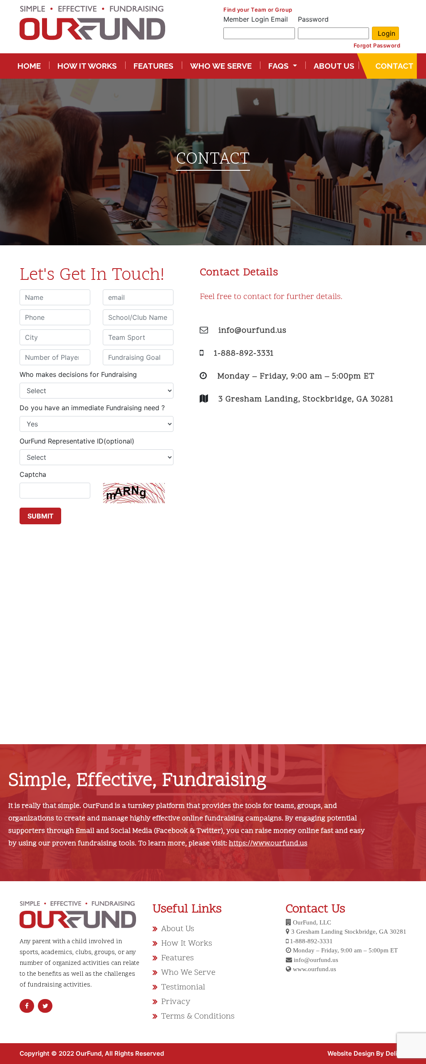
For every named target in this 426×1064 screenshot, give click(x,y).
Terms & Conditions (198, 1016)
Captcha (33, 474)
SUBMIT (40, 516)
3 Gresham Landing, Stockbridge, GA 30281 (306, 399)
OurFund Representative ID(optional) (77, 441)
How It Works (186, 943)
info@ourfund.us (252, 330)
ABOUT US (334, 65)
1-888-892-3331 (244, 353)
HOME (30, 65)
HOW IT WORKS (87, 65)
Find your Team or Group (257, 9)
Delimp (396, 1053)
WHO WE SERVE (221, 65)
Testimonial (183, 987)
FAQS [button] (279, 65)
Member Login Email (255, 19)
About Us (177, 929)
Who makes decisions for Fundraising (78, 374)
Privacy (176, 1002)
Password (313, 19)
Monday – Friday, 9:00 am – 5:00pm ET (296, 376)
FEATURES (153, 65)
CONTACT (393, 65)
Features (177, 958)
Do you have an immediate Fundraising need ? (92, 408)
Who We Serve (188, 973)
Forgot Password (377, 45)
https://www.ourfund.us (268, 844)
